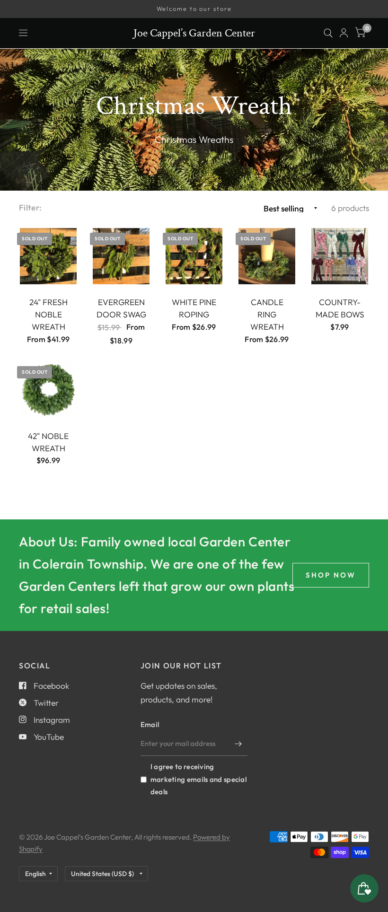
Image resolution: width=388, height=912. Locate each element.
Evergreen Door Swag (121, 308)
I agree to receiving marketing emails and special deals (198, 779)
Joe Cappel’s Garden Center (194, 33)
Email (150, 724)
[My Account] (344, 33)
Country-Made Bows (340, 308)
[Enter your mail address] (238, 743)
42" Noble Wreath (48, 442)
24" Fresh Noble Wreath (48, 314)
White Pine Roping (194, 308)
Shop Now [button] (331, 574)
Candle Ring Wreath (267, 314)
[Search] (328, 33)
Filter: (30, 207)
